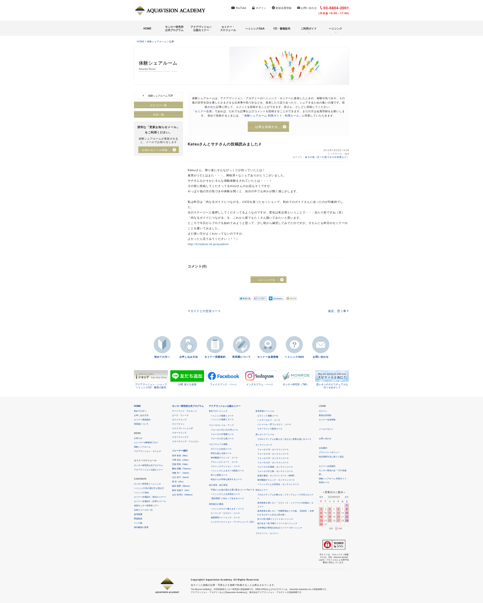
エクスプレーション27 (182, 428)
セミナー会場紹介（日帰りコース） (150, 501)
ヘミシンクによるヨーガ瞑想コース (227, 470)
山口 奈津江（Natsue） (183, 494)
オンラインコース (263, 444)
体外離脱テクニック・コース (224, 457)
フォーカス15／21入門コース (224, 429)
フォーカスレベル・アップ (221, 424)
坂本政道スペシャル (264, 410)
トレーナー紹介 (180, 450)
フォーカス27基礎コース (222, 433)
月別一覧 (158, 114)
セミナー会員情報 (267, 356)
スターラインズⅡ (180, 436)
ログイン (261, 8)
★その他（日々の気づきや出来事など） (327, 156)
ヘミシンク (335, 28)
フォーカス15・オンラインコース (273, 457)
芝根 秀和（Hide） (180, 464)
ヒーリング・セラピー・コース (225, 512)
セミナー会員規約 (327, 465)
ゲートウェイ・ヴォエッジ (184, 410)
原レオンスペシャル (264, 434)
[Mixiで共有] (291, 298)
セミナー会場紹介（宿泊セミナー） (150, 496)
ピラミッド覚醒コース (267, 415)
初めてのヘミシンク (218, 410)
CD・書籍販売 (281, 28)
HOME (147, 28)
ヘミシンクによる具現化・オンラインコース (278, 484)
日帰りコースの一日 (143, 509)
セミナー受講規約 (215, 356)
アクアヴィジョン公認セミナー (201, 28)
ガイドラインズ (179, 419)
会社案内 (323, 447)
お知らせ (138, 437)
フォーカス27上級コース (222, 438)
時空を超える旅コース (221, 453)
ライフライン (178, 423)
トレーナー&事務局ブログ (146, 442)
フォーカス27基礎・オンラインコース (275, 466)
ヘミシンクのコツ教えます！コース (227, 508)
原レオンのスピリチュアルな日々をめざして (332, 385)
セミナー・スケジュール (228, 28)
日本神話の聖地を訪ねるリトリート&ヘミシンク (279, 527)
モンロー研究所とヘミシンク (147, 483)
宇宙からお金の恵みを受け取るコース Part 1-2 (232, 489)
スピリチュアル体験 (218, 443)
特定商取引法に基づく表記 (331, 456)
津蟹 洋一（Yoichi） (181, 472)
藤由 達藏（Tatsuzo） (182, 468)
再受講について (241, 356)
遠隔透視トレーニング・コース (225, 517)
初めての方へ (162, 356)
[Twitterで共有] (245, 298)
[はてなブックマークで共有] (276, 298)
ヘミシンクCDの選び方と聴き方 (149, 488)
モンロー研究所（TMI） (296, 384)
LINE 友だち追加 (187, 384)
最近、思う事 (337, 311)
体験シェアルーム (157, 41)
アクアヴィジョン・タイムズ (147, 450)
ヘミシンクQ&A (255, 28)
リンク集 (138, 522)
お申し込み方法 (188, 356)
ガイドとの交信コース (206, 311)
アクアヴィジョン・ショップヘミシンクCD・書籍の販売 (151, 385)
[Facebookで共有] (260, 298)
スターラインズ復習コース (269, 428)
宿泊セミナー (261, 489)
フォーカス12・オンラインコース (273, 453)
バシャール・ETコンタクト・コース (274, 424)
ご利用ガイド (309, 28)
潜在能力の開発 (216, 503)
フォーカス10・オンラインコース (273, 449)
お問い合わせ (309, 8)
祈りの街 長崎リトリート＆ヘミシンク (275, 518)
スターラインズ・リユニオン (185, 441)
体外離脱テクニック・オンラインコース (276, 479)
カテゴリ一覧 (158, 105)
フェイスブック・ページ (223, 384)
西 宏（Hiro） (178, 481)
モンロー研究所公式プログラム (174, 28)
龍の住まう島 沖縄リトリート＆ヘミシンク (277, 523)
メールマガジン (326, 428)
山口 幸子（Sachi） (181, 477)
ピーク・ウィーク (180, 415)
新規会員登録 (283, 8)
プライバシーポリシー (329, 452)
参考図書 (138, 514)
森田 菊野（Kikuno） (181, 485)
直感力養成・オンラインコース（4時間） (276, 475)
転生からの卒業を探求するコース (226, 479)
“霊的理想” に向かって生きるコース (227, 498)
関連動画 (138, 518)
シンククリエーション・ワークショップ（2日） (233, 521)
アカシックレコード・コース (224, 461)
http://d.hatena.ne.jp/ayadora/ (208, 244)
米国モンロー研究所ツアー (146, 505)
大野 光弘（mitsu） (181, 459)
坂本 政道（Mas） (180, 455)
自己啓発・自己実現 (218, 484)
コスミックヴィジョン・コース (225, 466)
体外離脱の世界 (141, 527)
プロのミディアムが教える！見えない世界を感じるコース (284, 438)
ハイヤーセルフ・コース (268, 419)
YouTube (241, 8)
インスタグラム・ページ (259, 384)
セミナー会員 (203, 111)
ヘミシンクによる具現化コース (225, 493)
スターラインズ (179, 432)
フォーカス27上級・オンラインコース (275, 471)
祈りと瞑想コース (219, 474)
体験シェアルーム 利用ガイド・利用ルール (271, 115)
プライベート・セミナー (266, 533)
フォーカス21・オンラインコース (273, 462)
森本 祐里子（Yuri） (181, 490)
